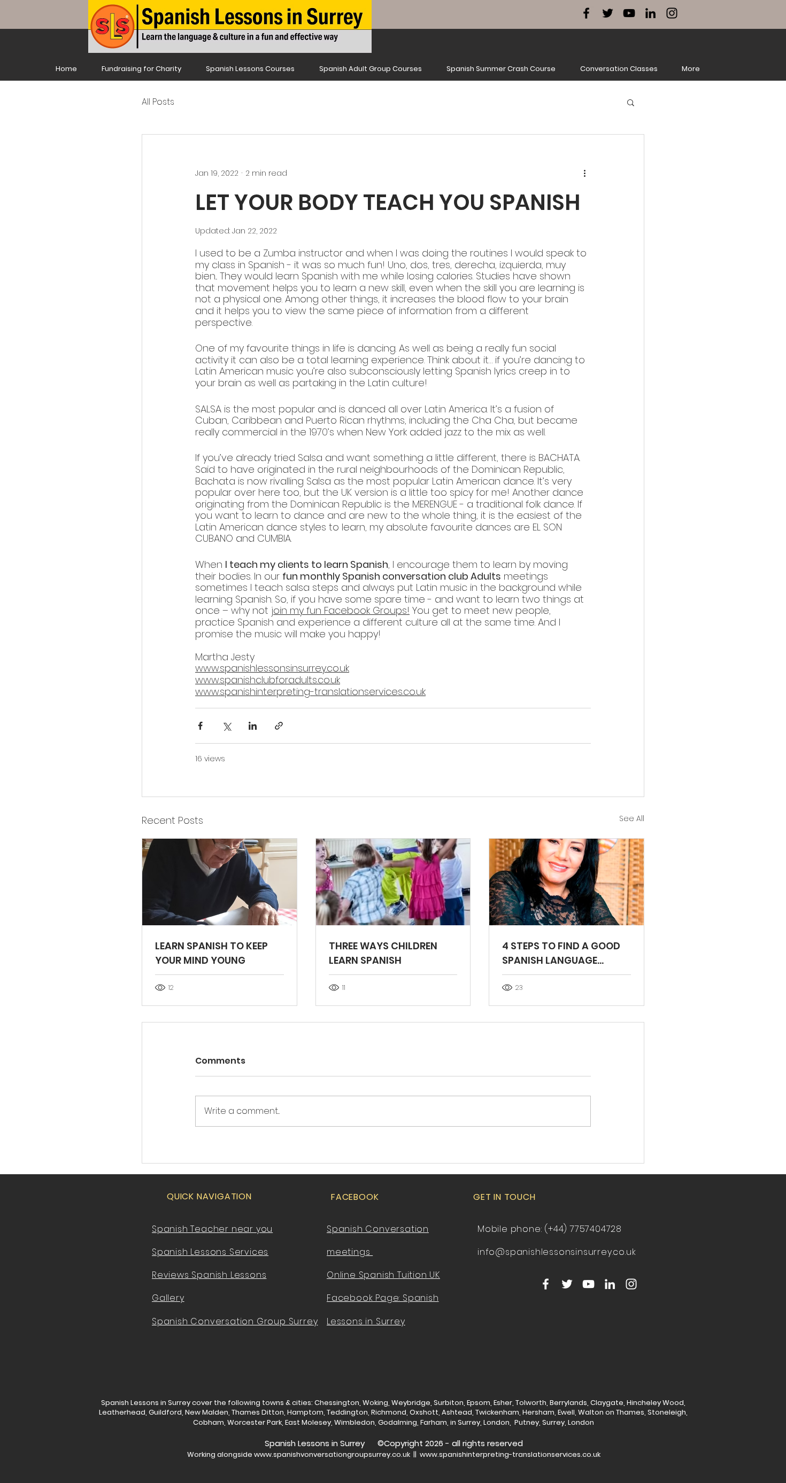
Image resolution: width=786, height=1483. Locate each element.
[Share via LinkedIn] (253, 726)
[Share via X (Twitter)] (226, 726)
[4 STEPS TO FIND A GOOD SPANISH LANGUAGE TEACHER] (566, 882)
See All (631, 818)
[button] (631, 102)
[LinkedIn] (650, 13)
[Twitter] (607, 13)
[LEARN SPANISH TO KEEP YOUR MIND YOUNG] (219, 882)
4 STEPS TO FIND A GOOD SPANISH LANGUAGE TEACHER (561, 953)
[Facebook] (586, 13)
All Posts (158, 102)
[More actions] (584, 173)
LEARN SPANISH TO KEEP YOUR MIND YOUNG (211, 953)
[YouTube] (629, 13)
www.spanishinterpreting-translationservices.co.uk (510, 1454)
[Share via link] (279, 726)
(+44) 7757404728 (583, 1229)
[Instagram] (672, 13)
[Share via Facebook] (200, 726)
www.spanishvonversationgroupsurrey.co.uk (332, 1454)
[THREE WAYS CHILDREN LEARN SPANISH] (393, 882)
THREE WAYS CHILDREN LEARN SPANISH (383, 953)
